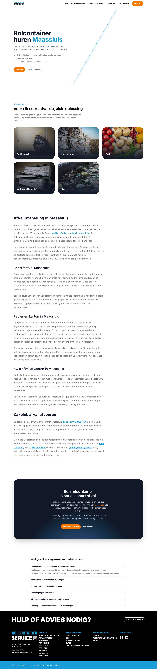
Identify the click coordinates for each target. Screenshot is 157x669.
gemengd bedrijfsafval (80, 447)
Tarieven (111, 3)
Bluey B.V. (55, 665)
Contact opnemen (134, 620)
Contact (97, 635)
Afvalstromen (96, 3)
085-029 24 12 (18, 650)
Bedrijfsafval (23, 154)
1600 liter (43, 656)
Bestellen (138, 3)
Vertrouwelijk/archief (27, 189)
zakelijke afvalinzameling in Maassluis (69, 233)
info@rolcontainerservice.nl (23, 652)
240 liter (43, 646)
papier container (37, 447)
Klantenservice (89, 526)
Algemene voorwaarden (105, 638)
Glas (63, 189)
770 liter (43, 651)
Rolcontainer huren (75, 3)
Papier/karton (67, 154)
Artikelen (124, 3)
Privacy (97, 640)
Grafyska (45, 665)
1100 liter (43, 653)
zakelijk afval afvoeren (74, 422)
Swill (108, 154)
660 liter (43, 648)
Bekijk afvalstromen (36, 70)
